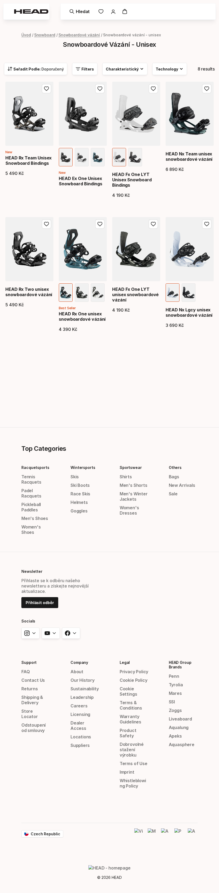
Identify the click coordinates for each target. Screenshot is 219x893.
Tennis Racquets (31, 479)
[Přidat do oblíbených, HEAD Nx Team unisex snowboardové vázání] (207, 88)
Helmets (79, 502)
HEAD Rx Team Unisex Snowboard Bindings (28, 160)
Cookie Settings (128, 691)
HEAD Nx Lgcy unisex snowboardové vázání (189, 312)
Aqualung (179, 727)
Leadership (82, 697)
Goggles (79, 511)
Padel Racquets (31, 493)
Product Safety (128, 733)
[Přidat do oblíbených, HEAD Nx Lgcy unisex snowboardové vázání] (207, 224)
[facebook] (71, 633)
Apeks (175, 736)
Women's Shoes (31, 529)
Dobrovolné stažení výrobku (132, 750)
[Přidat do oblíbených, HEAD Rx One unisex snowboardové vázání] (100, 224)
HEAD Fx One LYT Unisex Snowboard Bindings (132, 180)
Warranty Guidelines (130, 719)
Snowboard (44, 35)
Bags (174, 476)
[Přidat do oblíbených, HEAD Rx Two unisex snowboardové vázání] (46, 224)
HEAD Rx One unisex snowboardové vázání (82, 316)
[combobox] (35, 69)
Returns (29, 688)
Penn (174, 676)
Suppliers (80, 745)
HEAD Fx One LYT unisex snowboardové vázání (135, 295)
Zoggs (175, 710)
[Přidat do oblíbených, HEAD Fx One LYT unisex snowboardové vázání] (153, 224)
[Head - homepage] (31, 11)
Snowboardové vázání (79, 35)
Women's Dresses (129, 510)
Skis (75, 476)
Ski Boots (80, 485)
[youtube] (51, 633)
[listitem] (66, 157)
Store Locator (29, 713)
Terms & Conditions (131, 705)
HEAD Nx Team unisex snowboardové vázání (189, 156)
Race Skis (80, 493)
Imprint (127, 772)
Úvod (26, 35)
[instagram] (30, 633)
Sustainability (85, 688)
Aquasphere (181, 744)
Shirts (126, 476)
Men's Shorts (133, 485)
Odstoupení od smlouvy (33, 727)
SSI (172, 701)
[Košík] (124, 11)
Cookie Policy (133, 680)
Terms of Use (133, 763)
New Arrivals (182, 485)
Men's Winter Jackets (134, 496)
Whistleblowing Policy (133, 783)
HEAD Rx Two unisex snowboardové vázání (28, 292)
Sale (173, 493)
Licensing (80, 714)
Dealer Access (78, 725)
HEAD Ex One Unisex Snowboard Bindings (80, 181)
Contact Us (33, 680)
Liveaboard (180, 719)
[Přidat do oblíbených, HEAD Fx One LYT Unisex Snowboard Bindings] (153, 88)
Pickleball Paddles (31, 507)
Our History (83, 680)
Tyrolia (176, 684)
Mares (175, 693)
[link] (101, 11)
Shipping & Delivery (32, 700)
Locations (81, 736)
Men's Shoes (34, 518)
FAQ (25, 671)
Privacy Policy (134, 671)
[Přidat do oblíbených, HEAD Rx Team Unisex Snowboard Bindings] (46, 88)
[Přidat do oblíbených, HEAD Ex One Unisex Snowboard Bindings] (100, 88)
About (77, 671)
